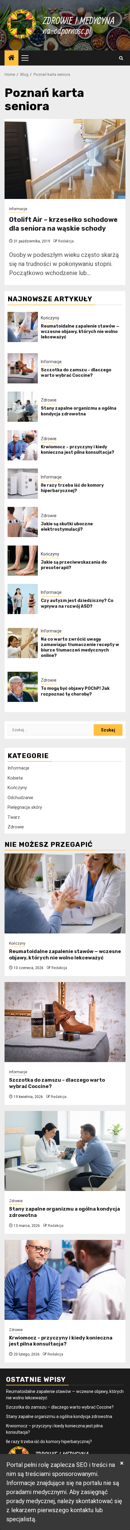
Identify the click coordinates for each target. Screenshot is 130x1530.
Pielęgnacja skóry (25, 807)
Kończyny (50, 317)
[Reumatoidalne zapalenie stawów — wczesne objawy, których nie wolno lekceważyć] (23, 327)
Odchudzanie (20, 797)
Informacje (18, 209)
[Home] (11, 58)
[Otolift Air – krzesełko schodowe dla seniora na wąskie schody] (65, 159)
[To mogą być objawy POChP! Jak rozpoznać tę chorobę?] (23, 687)
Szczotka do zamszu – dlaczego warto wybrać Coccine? (76, 372)
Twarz (14, 817)
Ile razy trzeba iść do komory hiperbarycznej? (72, 488)
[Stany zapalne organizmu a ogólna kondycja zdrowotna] (23, 407)
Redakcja (66, 241)
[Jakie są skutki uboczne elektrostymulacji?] (23, 522)
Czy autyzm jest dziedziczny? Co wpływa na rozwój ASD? (77, 603)
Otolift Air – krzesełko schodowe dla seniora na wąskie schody (63, 224)
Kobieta (15, 778)
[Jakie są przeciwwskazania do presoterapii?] (23, 561)
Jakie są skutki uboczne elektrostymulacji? (67, 526)
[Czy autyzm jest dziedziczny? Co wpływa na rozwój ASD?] (23, 599)
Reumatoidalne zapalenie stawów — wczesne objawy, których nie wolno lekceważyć (80, 332)
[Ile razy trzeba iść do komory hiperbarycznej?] (23, 484)
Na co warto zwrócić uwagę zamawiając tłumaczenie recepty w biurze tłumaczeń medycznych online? (80, 647)
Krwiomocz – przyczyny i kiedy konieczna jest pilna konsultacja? (77, 449)
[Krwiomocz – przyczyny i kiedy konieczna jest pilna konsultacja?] (23, 445)
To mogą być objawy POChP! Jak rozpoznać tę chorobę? (75, 691)
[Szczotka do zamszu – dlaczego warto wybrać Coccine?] (23, 368)
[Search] (121, 58)
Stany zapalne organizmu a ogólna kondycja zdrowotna (78, 411)
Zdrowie (49, 400)
